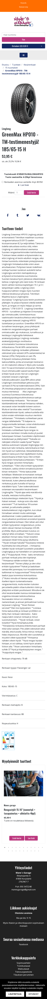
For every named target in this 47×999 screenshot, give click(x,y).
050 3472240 (26, 886)
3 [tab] (12, 847)
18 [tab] (31, 851)
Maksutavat (23, 969)
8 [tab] (31, 847)
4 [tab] (16, 847)
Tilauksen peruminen (23, 974)
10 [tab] (38, 847)
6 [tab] (23, 847)
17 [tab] (27, 851)
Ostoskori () (20, 46)
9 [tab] (35, 847)
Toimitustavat (23, 966)
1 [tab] (5, 847)
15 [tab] (20, 851)
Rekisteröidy (23, 7)
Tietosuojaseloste (23, 971)
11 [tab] (42, 847)
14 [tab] (16, 851)
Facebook (23, 944)
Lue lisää (24, 185)
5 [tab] (20, 847)
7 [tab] (27, 847)
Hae (23, 39)
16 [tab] (23, 851)
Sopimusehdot (23, 963)
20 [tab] (38, 851)
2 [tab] (8, 847)
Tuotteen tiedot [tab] (12, 228)
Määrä (11, 192)
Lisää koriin (31, 192)
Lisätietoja (15, 994)
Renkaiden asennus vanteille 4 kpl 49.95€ (23, 182)
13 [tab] (12, 851)
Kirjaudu (23, 3)
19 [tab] (35, 851)
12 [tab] (8, 851)
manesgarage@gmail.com (23, 889)
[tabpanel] (23, 804)
